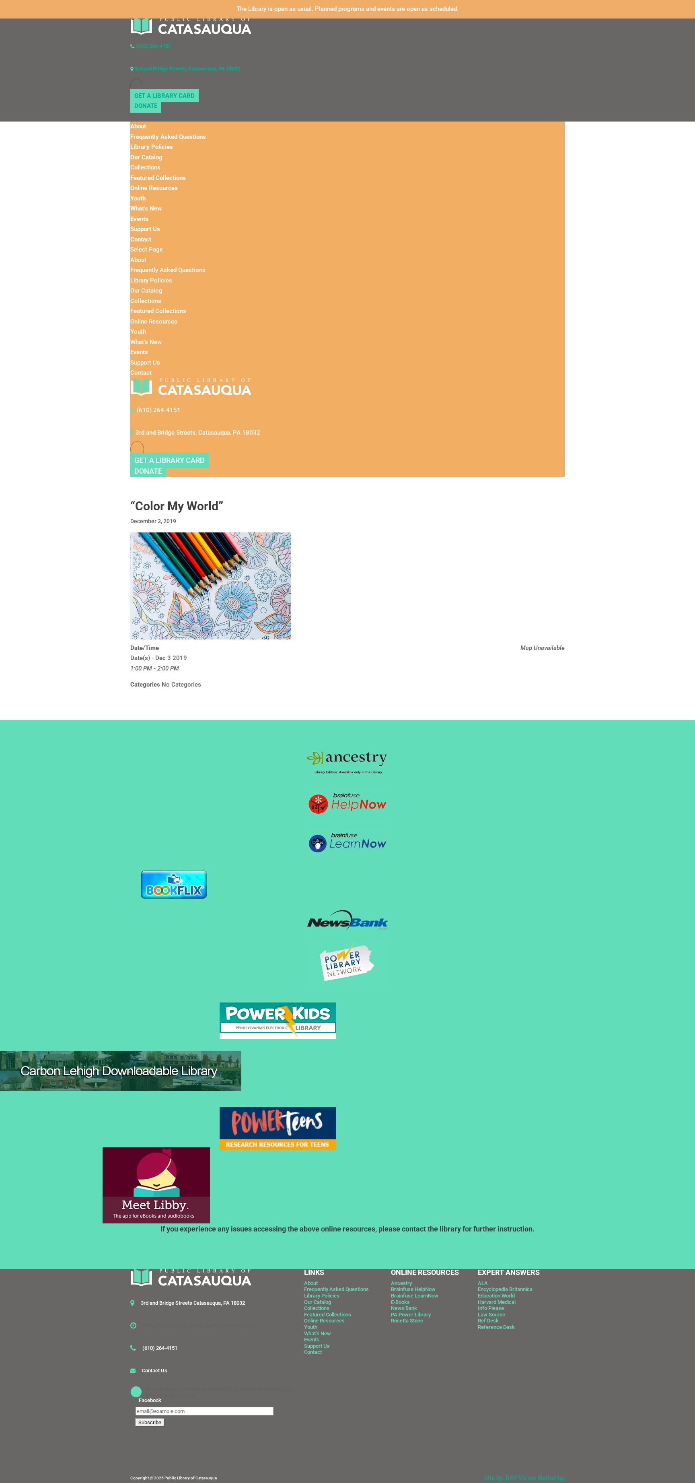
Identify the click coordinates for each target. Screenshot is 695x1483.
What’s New (146, 208)
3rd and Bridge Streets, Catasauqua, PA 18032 (186, 69)
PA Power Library (411, 1315)
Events (139, 219)
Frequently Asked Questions (168, 136)
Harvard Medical (497, 1302)
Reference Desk (496, 1327)
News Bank (404, 1308)
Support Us (145, 229)
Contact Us (154, 1370)
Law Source (491, 1315)
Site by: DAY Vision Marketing (524, 1477)
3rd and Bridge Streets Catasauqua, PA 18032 (193, 1303)
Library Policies (151, 147)
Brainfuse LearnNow (414, 1296)
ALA (483, 1283)
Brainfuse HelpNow (413, 1289)
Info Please (491, 1308)
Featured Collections (158, 178)
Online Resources (154, 188)
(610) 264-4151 (152, 46)
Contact (140, 239)
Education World (496, 1296)
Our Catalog (146, 157)
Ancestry (401, 1283)
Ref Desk (488, 1321)
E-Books (400, 1302)
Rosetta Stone (407, 1321)
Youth (138, 198)
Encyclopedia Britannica (505, 1289)
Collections (145, 167)
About (138, 126)
